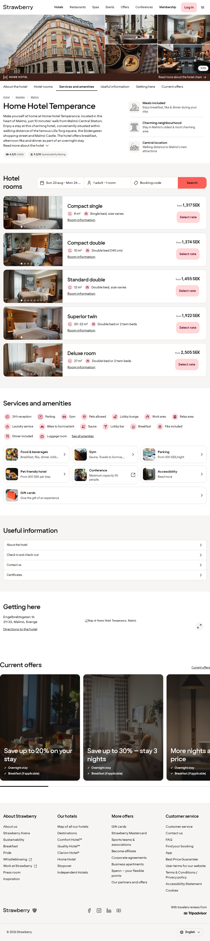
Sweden (20, 97)
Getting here (145, 86)
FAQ (169, 840)
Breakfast (10, 846)
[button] (33, 212)
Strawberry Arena (16, 833)
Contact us (174, 833)
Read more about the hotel (23, 145)
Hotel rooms (43, 86)
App (169, 853)
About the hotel (15, 86)
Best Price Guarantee (182, 859)
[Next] (57, 213)
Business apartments (128, 864)
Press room (12, 872)
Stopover (64, 866)
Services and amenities (76, 86)
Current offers (172, 86)
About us (10, 826)
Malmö (35, 97)
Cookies (172, 890)
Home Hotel (66, 859)
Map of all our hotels (72, 826)
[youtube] (118, 910)
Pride (7, 853)
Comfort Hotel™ (69, 840)
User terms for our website (186, 866)
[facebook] (89, 910)
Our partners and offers (129, 882)
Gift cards (119, 826)
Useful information (115, 86)
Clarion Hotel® (68, 853)
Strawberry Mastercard (129, 833)
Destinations (67, 833)
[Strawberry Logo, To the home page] (18, 7)
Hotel (6, 97)
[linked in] (108, 910)
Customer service (179, 826)
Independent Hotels (72, 872)
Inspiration (11, 879)
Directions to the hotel (20, 629)
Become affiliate (124, 851)
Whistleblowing (15, 859)
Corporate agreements (129, 858)
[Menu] (203, 7)
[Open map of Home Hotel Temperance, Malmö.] (199, 626)
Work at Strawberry (17, 866)
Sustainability (13, 840)
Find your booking (179, 846)
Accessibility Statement (184, 884)
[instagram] (99, 910)
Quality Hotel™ (68, 846)
